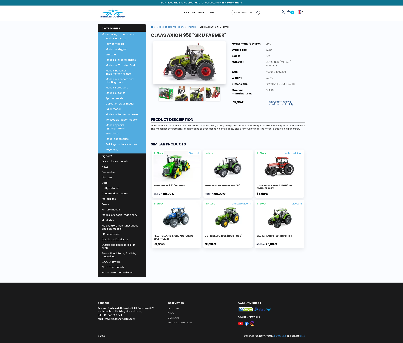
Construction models (115, 193)
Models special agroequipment (115, 126)
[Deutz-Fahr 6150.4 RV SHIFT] (279, 216)
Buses (105, 204)
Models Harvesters (117, 38)
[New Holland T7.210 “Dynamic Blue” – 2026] (176, 216)
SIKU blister (112, 133)
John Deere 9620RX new (169, 185)
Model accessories (117, 139)
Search (258, 13)
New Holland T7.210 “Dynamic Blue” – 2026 (173, 237)
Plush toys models (113, 267)
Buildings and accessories (121, 144)
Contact (212, 12)
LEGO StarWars (111, 262)
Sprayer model (115, 98)
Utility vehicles (110, 188)
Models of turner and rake (122, 114)
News (105, 167)
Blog (201, 12)
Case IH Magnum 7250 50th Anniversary (274, 187)
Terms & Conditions (180, 322)
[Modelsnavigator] (152, 26)
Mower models (115, 44)
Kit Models (108, 220)
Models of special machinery (119, 215)
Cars (105, 183)
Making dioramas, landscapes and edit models (120, 227)
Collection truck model (120, 103)
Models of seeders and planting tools (119, 80)
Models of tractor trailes (121, 60)
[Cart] (288, 12)
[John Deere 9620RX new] (176, 166)
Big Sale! (107, 156)
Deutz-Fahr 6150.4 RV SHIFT (274, 236)
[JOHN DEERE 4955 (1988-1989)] (228, 216)
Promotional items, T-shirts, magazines (119, 255)
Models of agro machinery (118, 34)
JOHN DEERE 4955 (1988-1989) (223, 236)
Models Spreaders (117, 87)
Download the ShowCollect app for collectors (201, 2)
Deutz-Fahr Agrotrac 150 (222, 185)
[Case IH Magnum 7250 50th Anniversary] (279, 166)
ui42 (302, 335)
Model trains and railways (117, 272)
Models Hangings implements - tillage (118, 72)
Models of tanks (115, 93)
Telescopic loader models (122, 120)
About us (189, 12)
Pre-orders (109, 172)
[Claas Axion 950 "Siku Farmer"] (189, 62)
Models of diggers (116, 49)
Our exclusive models (115, 161)
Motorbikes (109, 199)
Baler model (113, 109)
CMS (280, 335)
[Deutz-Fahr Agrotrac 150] (228, 166)
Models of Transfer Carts (121, 65)
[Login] (282, 12)
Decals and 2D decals (115, 239)
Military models (111, 209)
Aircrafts (107, 177)
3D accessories (111, 234)
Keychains (112, 149)
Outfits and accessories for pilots (118, 246)
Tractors (111, 54)
